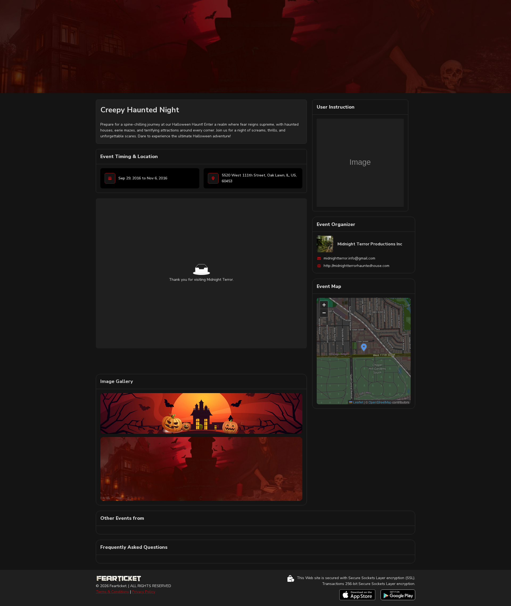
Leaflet (357, 402)
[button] (364, 347)
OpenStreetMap (380, 402)
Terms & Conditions (112, 591)
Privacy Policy (143, 591)
